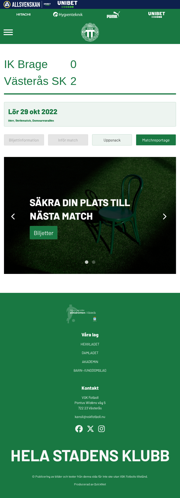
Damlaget (90, 352)
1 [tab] (86, 262)
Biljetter (43, 233)
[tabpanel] (90, 215)
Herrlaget (90, 344)
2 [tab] (93, 262)
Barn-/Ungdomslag (90, 370)
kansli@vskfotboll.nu (90, 416)
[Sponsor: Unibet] (67, 6)
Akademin (90, 361)
